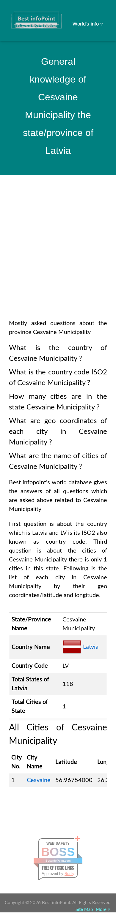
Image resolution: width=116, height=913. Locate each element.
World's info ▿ (88, 24)
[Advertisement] (58, 255)
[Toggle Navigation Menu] (100, 12)
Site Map (84, 909)
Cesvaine (39, 780)
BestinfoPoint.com (58, 860)
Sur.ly (69, 873)
